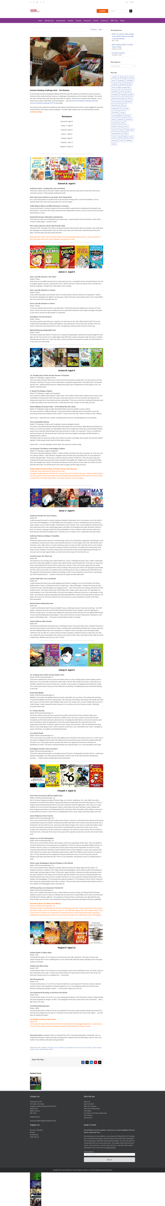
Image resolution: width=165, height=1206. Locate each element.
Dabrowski (123, 84)
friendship (115, 94)
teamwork (115, 140)
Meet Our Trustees (90, 1106)
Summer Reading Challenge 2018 (83, 101)
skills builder (130, 130)
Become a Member (36, 1130)
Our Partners (88, 1115)
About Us (87, 1101)
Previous (94, 29)
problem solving (116, 126)
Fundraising (34, 1134)
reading (32, 1049)
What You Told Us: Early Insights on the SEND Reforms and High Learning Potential (123, 36)
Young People (88, 1047)
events (122, 91)
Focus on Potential (59, 1047)
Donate (102, 11)
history (130, 98)
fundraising (123, 94)
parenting (127, 115)
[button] (66, 1086)
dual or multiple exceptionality (121, 87)
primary (123, 123)
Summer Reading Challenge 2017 (41, 103)
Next (100, 29)
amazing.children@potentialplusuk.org (43, 1121)
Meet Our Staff (89, 1104)
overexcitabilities (117, 115)
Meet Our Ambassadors (92, 1108)
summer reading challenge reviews (44, 1049)
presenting (115, 123)
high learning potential (118, 98)
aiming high (123, 77)
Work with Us (34, 1137)
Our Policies (108, 1170)
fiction (128, 91)
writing (114, 144)
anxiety (131, 77)
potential (120, 119)
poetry (114, 119)
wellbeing (129, 140)
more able (125, 108)
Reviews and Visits (79, 1047)
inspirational (127, 101)
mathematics (116, 108)
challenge (99, 1047)
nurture (122, 112)
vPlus (122, 140)
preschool (129, 119)
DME (130, 84)
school (126, 126)
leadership (115, 105)
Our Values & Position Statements (95, 1113)
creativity (114, 84)
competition (129, 80)
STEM (125, 133)
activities (114, 77)
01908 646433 (35, 1117)
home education (117, 101)
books (114, 80)
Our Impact (88, 1111)
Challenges (50, 1047)
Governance (88, 1118)
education (115, 91)
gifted (131, 94)
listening (123, 105)
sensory (121, 130)
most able (115, 112)
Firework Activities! (118, 53)
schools (114, 130)
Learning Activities (69, 1047)
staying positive (116, 133)
